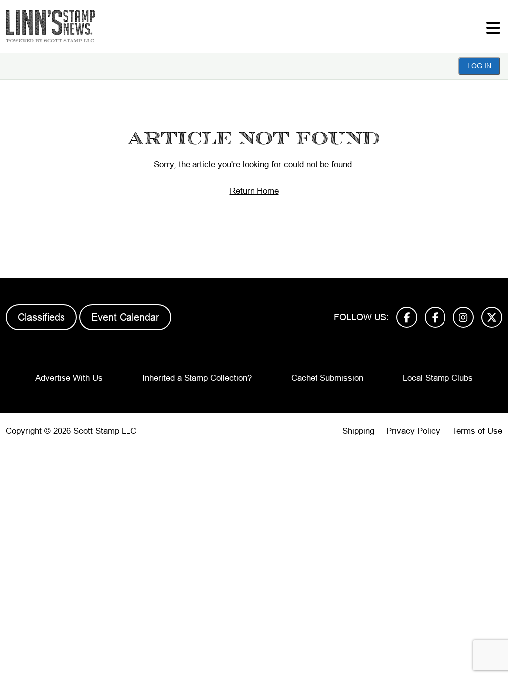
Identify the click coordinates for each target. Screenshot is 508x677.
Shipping (358, 431)
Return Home (254, 191)
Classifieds (41, 317)
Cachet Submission (327, 378)
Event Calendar (125, 317)
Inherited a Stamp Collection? (197, 378)
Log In (479, 66)
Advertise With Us (69, 378)
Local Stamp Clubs (438, 378)
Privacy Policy (413, 431)
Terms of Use (477, 431)
